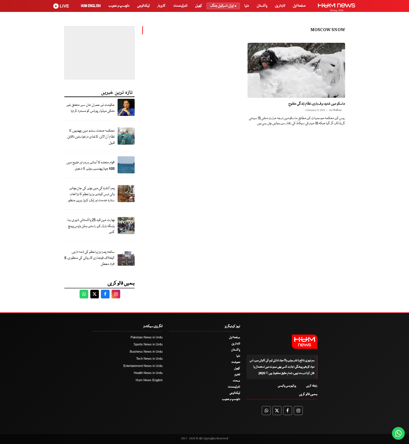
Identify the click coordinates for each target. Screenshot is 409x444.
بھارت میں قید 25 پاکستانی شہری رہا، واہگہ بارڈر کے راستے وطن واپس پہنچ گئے (91, 226)
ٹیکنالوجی (143, 6)
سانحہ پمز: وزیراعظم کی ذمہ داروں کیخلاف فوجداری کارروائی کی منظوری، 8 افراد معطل (89, 258)
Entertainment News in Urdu (143, 366)
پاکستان (262, 6)
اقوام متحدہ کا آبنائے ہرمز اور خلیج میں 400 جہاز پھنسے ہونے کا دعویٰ (90, 165)
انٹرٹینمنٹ (180, 6)
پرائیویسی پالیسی (287, 386)
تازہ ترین (280, 6)
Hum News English (149, 380)
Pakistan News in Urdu (147, 337)
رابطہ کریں (311, 386)
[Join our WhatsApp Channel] (398, 433)
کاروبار (161, 6)
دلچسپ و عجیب (118, 6)
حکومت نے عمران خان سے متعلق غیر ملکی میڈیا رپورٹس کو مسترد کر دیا (90, 108)
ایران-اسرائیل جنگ (222, 6)
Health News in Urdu (148, 373)
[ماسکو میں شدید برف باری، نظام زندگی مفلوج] (296, 70)
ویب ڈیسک (337, 109)
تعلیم (237, 374)
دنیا (246, 6)
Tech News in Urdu (149, 358)
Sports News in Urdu (148, 344)
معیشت (235, 362)
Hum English (91, 6)
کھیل (198, 6)
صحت (236, 380)
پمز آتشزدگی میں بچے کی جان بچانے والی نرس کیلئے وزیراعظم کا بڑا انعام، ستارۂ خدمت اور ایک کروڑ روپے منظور (91, 194)
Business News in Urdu (146, 351)
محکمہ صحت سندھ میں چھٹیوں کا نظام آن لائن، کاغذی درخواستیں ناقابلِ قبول (91, 137)
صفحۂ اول (299, 6)
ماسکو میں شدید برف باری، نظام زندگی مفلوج (316, 103)
